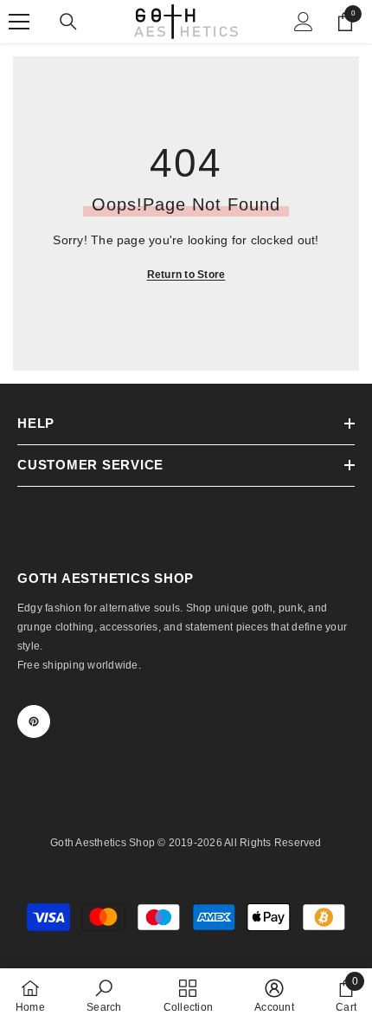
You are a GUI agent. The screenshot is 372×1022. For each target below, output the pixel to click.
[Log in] (303, 21)
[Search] (68, 21)
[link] (104, 995)
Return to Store (186, 274)
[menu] (19, 21)
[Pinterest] (33, 721)
